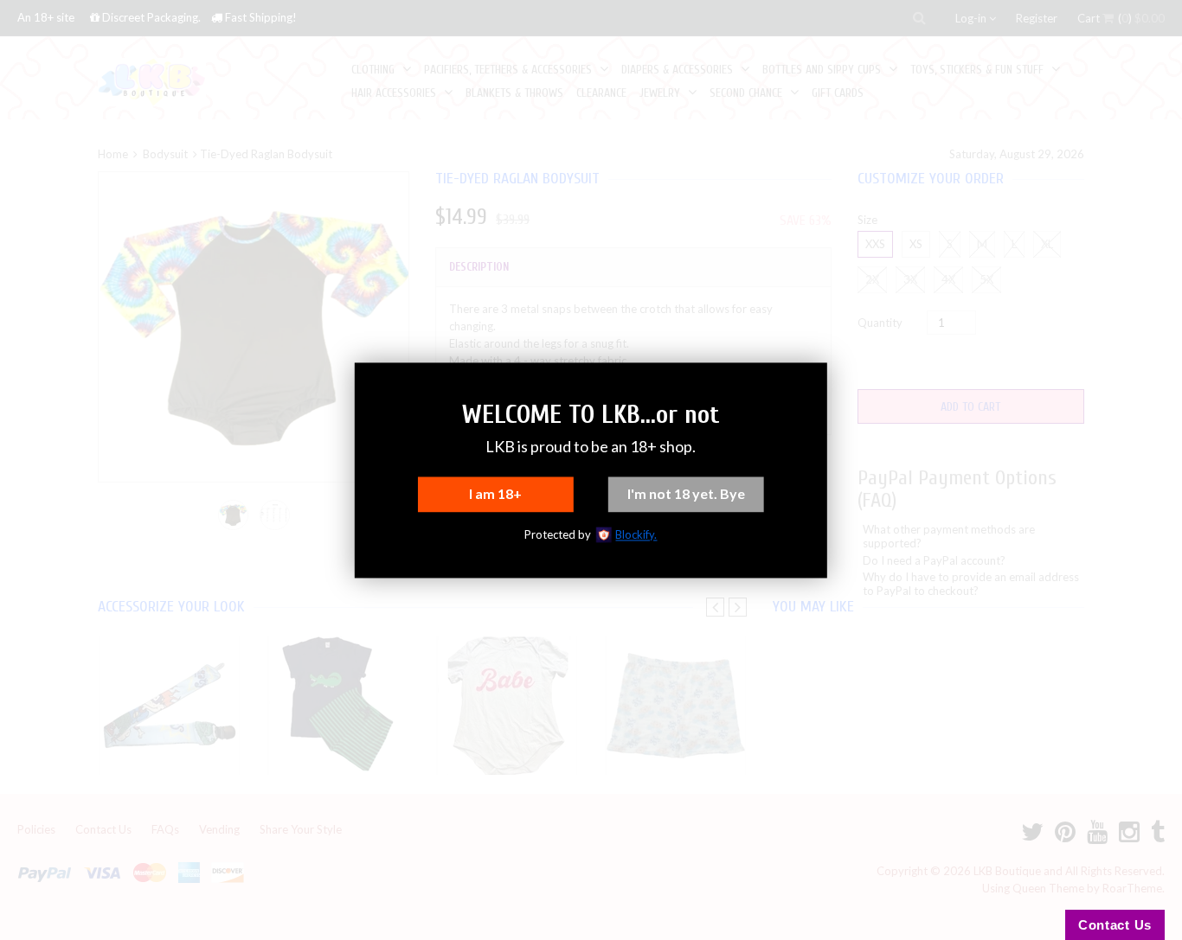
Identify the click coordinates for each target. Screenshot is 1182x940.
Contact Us (1115, 925)
